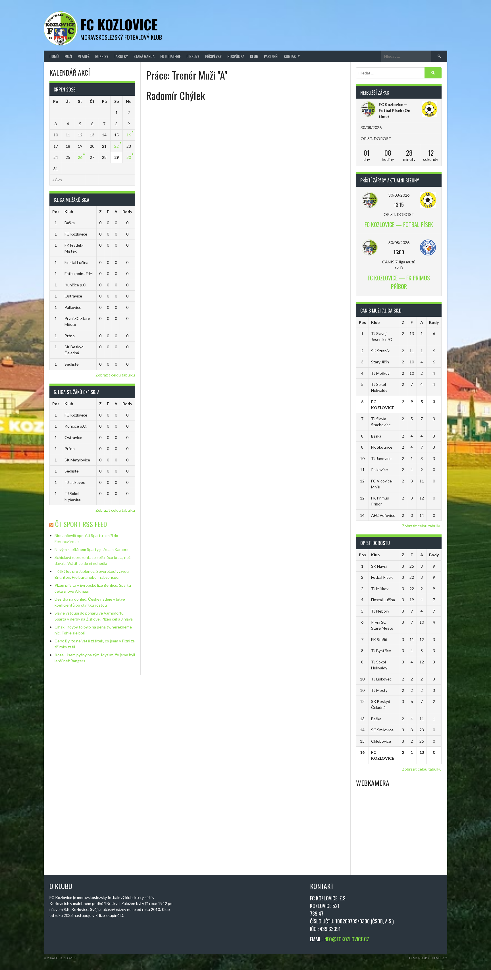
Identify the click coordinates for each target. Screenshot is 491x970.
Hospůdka (235, 56)
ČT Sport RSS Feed (81, 524)
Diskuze (192, 56)
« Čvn (57, 179)
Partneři (271, 56)
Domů (54, 56)
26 (80, 157)
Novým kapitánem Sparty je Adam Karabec (92, 549)
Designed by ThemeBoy (428, 958)
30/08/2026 (398, 195)
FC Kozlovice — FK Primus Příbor (399, 282)
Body (127, 211)
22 (116, 146)
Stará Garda (144, 56)
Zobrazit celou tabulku (115, 374)
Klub (254, 56)
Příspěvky (213, 56)
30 (128, 157)
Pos (55, 211)
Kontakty (292, 56)
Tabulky (121, 56)
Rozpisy (101, 56)
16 (128, 134)
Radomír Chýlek (175, 95)
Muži (68, 56)
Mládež (84, 56)
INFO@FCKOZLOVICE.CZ (346, 939)
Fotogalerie (170, 56)
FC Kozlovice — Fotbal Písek (399, 224)
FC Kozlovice (119, 24)
